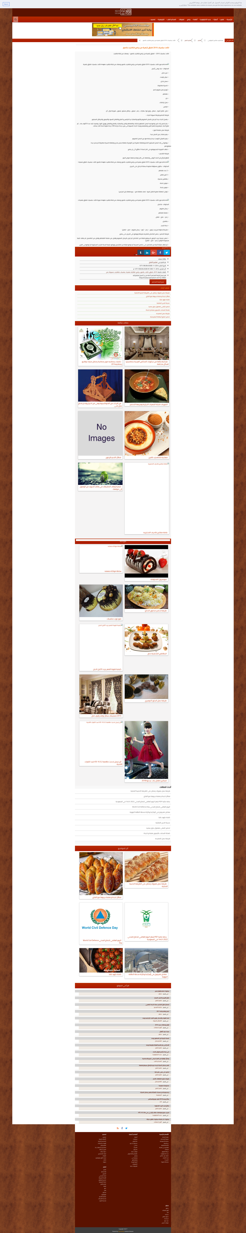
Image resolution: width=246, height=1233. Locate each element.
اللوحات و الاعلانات (102, 1143)
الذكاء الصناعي (102, 1176)
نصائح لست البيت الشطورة (161, 1106)
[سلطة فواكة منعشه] (101, 557)
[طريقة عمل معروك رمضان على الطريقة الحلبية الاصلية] (146, 867)
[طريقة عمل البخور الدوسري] (146, 686)
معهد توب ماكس (164, 1156)
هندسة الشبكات (102, 1199)
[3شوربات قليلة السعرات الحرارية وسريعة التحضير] (147, 386)
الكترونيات (134, 1164)
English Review (165, 1162)
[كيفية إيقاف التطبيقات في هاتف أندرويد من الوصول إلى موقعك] (100, 474)
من (107, 272)
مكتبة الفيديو (158, 1007)
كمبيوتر (135, 1150)
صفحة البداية (165, 1137)
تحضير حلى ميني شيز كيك (162, 1072)
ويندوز (135, 1156)
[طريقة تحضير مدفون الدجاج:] (146, 597)
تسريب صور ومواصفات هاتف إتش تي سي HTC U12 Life (153, 1112)
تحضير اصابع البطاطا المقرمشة (160, 316)
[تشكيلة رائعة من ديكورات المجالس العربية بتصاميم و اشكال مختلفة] (147, 343)
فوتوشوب (103, 1195)
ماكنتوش (135, 1141)
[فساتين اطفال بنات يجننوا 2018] (146, 750)
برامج (188, 19)
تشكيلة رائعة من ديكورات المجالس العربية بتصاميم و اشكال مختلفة (147, 363)
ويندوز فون (134, 1160)
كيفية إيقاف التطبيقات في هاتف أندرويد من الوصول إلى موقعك (101, 488)
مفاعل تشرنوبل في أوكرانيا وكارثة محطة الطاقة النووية (150, 812)
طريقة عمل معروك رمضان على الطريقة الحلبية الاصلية (152, 292)
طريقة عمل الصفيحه (163, 313)
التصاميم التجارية (102, 1141)
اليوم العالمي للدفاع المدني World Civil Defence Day (151, 806)
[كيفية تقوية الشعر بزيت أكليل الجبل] (101, 645)
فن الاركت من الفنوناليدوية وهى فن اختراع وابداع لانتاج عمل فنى (100, 405)
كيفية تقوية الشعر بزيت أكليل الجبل (107, 669)
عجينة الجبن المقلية (163, 303)
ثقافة (104, 1186)
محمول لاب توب (133, 1143)
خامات (104, 1160)
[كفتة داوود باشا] (101, 960)
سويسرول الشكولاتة (159, 579)
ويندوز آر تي (134, 1158)
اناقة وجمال (158, 1041)
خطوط (104, 1162)
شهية (128, 272)
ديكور (160, 994)
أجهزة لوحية (134, 1162)
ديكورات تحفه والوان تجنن (162, 991)
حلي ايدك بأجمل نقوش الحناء (161, 1052)
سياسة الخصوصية (164, 1141)
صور (105, 1188)
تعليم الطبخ (153, 262)
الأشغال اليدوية (157, 1021)
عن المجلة (166, 1143)
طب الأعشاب (166, 1158)
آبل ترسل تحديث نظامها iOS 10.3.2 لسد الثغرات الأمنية (103, 763)
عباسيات (122, 272)
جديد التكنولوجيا (205, 19)
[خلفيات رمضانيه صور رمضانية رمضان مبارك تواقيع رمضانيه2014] (100, 343)
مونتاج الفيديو (102, 1197)
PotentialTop (121, 1231)
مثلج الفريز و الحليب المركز (161, 998)
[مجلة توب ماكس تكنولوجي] (123, 11)
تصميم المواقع (102, 1180)
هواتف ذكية (134, 1152)
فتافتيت (117, 272)
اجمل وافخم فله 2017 (163, 1011)
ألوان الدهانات (158, 1027)
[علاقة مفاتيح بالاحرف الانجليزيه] (147, 497)
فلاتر (105, 1190)
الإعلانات (167, 1150)
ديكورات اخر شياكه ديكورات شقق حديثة (158, 1119)
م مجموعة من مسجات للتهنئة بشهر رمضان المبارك (154, 1092)
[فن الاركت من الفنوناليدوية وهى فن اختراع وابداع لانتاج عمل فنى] (100, 385)
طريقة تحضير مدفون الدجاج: (156, 610)
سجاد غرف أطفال (164, 1031)
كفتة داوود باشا (165, 299)
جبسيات (167, 1215)
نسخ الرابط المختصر (158, 281)
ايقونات (104, 1156)
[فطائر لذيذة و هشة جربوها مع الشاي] (101, 874)
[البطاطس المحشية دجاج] (146, 638)
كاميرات (135, 1147)
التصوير (104, 1174)
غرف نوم (166, 1221)
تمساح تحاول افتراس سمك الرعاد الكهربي (157, 1004)
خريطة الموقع (165, 1152)
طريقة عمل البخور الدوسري (156, 700)
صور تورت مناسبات (113, 619)
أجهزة (216, 19)
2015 (155, 272)
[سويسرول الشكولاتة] (146, 561)
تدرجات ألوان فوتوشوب (100, 1158)
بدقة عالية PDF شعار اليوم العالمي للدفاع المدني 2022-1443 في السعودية (143, 801)
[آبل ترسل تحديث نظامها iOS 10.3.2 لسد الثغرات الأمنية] (101, 740)
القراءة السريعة (102, 1178)
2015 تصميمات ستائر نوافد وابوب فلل (106, 716)
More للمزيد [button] (183, 5)
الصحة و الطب (171, 19)
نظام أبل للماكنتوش (132, 1154)
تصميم (153, 19)
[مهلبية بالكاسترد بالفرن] (147, 433)
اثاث (161, 1102)
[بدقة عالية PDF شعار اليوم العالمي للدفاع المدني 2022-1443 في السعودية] (146, 919)
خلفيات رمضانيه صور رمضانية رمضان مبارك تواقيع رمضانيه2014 (102, 363)
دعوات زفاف (103, 1152)
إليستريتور (103, 1172)
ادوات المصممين (102, 1154)
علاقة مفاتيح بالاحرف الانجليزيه (155, 532)
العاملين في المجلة (164, 1147)
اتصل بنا (167, 1160)
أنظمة (195, 19)
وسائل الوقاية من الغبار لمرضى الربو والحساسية (155, 1058)
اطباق (151, 272)
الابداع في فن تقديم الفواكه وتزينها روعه (157, 1045)
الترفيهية (161, 19)
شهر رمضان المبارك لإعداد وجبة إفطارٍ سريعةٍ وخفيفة (154, 1065)
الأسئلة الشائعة (165, 1145)
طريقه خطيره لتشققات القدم (161, 1079)
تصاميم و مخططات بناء (100, 1147)
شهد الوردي (165, 842)
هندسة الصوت (102, 1201)
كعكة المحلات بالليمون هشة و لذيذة (158, 310)
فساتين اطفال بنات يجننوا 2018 (154, 780)
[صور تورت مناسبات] (101, 601)
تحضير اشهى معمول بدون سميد (159, 306)
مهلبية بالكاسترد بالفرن (158, 457)
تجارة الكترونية (102, 1182)
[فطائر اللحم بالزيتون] (100, 433)
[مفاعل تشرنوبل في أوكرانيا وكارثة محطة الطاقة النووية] (146, 960)
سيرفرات (135, 1139)
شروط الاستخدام (165, 1139)
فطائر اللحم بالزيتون (113, 457)
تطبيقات (181, 19)
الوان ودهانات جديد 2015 (162, 1025)
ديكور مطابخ (165, 1217)
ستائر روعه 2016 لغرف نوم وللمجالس (158, 1099)
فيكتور (104, 1192)
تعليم (222, 19)
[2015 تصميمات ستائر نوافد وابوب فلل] (101, 694)
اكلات (146, 272)
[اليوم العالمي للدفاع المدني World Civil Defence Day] (101, 921)
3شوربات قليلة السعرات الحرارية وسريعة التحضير (149, 404)
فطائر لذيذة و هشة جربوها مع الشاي (158, 296)
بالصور (142, 272)
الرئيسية (229, 19)
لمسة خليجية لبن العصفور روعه (160, 1038)
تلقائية (133, 272)
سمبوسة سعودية (164, 1085)
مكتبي (135, 1145)
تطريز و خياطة (102, 1150)
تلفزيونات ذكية (133, 1166)
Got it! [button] (6, 4)
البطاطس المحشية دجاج (157, 653)
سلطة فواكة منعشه (113, 571)
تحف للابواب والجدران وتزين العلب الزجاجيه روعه (155, 1018)
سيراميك (166, 1219)
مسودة (111, 272)
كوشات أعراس (165, 1223)
